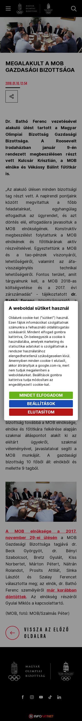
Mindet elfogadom (41, 395)
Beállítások (41, 403)
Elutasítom (41, 412)
